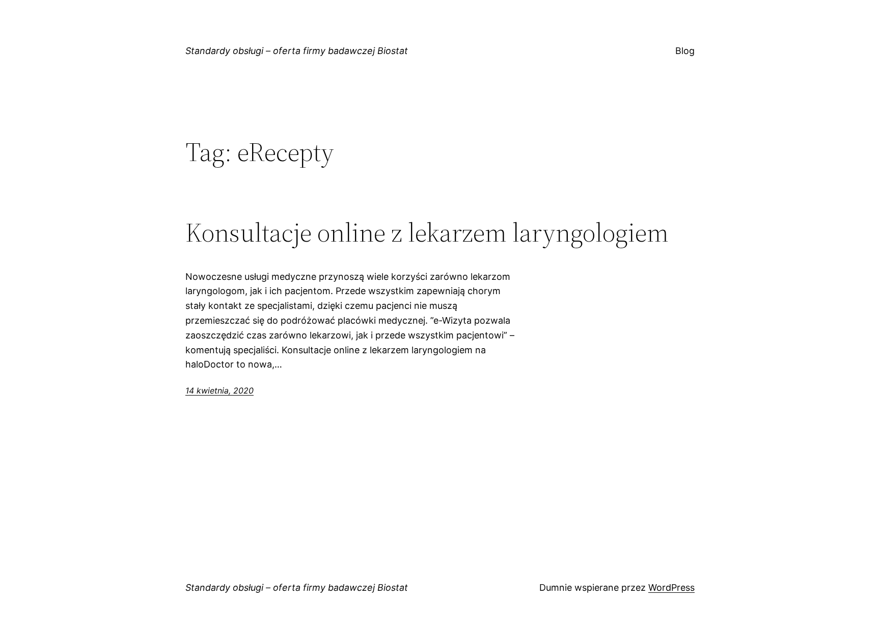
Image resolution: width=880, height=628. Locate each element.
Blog (685, 50)
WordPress (671, 587)
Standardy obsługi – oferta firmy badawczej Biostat (296, 50)
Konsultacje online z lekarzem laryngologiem (427, 232)
